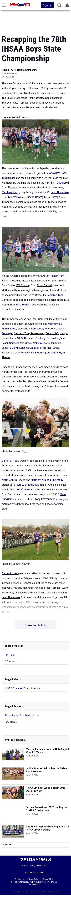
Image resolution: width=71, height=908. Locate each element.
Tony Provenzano (34, 333)
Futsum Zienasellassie (26, 484)
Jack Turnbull (22, 352)
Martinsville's (55, 323)
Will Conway (23, 285)
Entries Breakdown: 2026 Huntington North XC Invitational (46, 809)
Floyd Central (44, 285)
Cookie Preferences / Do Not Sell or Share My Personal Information (34, 883)
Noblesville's (40, 343)
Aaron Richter (50, 275)
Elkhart (5, 280)
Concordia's (52, 333)
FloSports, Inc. (43, 865)
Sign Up (47, 5)
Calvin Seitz (18, 347)
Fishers (12, 187)
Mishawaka (15, 197)
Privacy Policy (33, 879)
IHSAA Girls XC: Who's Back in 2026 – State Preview (46, 789)
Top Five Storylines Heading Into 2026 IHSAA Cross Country (47, 828)
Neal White (53, 347)
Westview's (51, 328)
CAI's (20, 338)
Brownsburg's (54, 338)
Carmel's (19, 333)
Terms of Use (48, 879)
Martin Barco (9, 328)
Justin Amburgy (9, 73)
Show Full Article (35, 625)
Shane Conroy (35, 197)
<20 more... (11, 721)
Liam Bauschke (60, 192)
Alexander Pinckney (34, 338)
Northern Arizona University (47, 480)
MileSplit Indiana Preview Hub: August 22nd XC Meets (47, 751)
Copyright (33, 865)
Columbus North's (36, 347)
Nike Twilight (23, 304)
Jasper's (6, 347)
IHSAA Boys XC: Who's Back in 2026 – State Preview (47, 770)
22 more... (10, 661)
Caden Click (54, 343)
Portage (55, 197)
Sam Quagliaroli (60, 182)
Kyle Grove (26, 343)
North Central (9, 480)
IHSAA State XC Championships (19, 70)
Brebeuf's (40, 295)
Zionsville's (53, 173)
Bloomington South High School (23, 715)
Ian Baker (10, 655)
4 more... (8, 844)
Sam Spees (37, 328)
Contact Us (19, 879)
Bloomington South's (47, 352)
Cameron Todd (55, 295)
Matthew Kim (9, 192)
